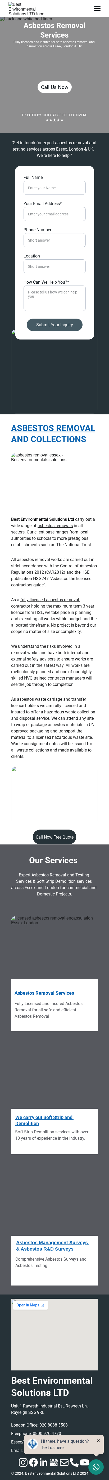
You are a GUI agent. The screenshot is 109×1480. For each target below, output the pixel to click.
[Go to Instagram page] (23, 1462)
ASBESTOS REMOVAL (53, 428)
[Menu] (97, 8)
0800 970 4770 (47, 1433)
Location (32, 256)
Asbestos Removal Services (44, 993)
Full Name (33, 177)
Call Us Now (54, 87)
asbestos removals (55, 525)
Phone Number (37, 229)
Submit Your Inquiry (54, 324)
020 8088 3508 (53, 1425)
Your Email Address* (43, 203)
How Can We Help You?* (46, 282)
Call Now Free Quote (55, 837)
